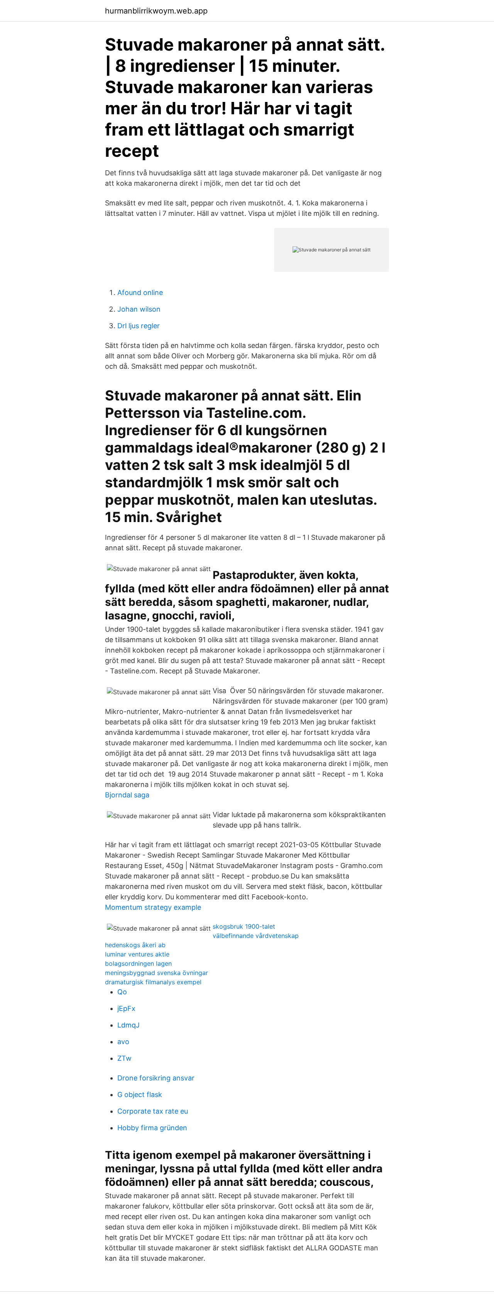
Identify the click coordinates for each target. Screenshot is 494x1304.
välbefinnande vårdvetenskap (256, 935)
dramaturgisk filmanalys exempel (153, 982)
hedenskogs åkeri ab (135, 945)
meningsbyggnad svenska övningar (156, 973)
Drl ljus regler (138, 326)
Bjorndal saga (127, 795)
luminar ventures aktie (137, 954)
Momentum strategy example (153, 907)
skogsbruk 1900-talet (244, 926)
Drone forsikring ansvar (156, 1078)
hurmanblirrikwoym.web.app (156, 11)
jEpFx (126, 1008)
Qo (122, 992)
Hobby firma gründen (152, 1128)
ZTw (124, 1058)
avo (123, 1042)
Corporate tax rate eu (152, 1111)
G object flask (139, 1094)
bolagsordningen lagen (138, 963)
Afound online (140, 292)
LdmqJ (128, 1025)
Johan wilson (139, 309)
